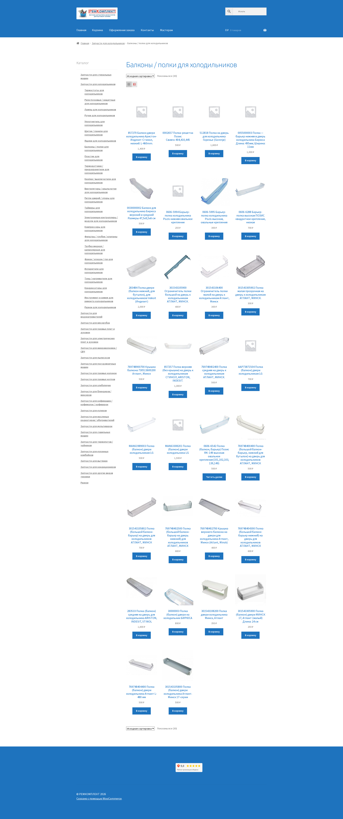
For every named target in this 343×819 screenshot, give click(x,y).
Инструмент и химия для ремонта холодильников (98, 299)
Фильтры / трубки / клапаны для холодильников (100, 238)
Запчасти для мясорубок (95, 322)
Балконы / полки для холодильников (96, 148)
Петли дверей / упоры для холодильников (99, 199)
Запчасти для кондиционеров (98, 467)
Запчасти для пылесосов (95, 357)
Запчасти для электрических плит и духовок (98, 340)
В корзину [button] (141, 157)
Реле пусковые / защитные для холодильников (99, 101)
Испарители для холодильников (94, 270)
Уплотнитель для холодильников (94, 123)
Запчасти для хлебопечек (96, 385)
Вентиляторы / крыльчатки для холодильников (100, 190)
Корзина (97, 30)
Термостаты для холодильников (94, 92)
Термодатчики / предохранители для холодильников (96, 169)
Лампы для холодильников (100, 109)
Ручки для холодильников (99, 115)
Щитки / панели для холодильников (96, 133)
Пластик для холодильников (93, 158)
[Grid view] (129, 84)
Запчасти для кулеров (94, 410)
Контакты (147, 30)
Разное (84, 482)
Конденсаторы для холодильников (95, 289)
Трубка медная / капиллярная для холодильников (94, 250)
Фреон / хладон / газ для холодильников (98, 261)
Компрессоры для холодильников (94, 228)
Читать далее (214, 477)
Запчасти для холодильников (108, 43)
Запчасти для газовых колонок (99, 373)
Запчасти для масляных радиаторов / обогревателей (97, 418)
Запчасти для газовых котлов (98, 379)
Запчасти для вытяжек (94, 460)
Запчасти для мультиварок (96, 426)
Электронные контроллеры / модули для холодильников (101, 219)
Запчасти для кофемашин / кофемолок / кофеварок (96, 402)
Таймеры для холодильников (93, 209)
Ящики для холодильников (100, 140)
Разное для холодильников (100, 307)
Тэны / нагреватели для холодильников (98, 280)
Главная (81, 30)
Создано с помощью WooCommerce (99, 798)
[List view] (134, 84)
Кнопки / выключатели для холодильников (100, 180)
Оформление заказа (122, 30)
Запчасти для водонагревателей (91, 315)
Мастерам (166, 30)
